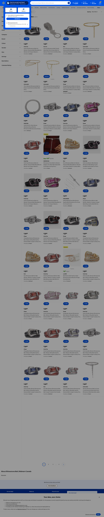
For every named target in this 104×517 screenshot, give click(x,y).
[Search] (69, 3)
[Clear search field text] (65, 3)
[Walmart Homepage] (3, 3)
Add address (17, 18)
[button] (84, 3)
